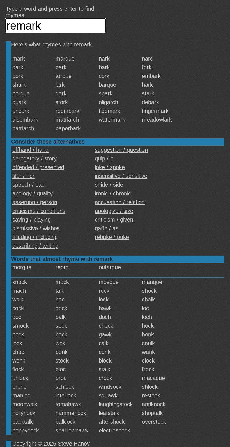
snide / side (109, 185)
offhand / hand (30, 150)
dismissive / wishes (36, 228)
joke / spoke (110, 167)
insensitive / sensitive (121, 176)
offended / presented (38, 167)
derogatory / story (34, 158)
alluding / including (35, 237)
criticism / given (114, 219)
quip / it (104, 158)
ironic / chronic (113, 193)
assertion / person (34, 202)
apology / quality (32, 193)
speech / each (29, 185)
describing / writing (35, 246)
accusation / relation (120, 202)
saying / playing (31, 219)
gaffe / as (106, 228)
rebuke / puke (112, 237)
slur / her (23, 176)
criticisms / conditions (38, 211)
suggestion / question (121, 150)
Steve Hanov (74, 444)
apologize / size (114, 211)
